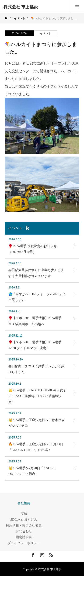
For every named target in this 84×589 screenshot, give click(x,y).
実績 (24, 514)
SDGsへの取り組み (24, 519)
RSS (50, 554)
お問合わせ (24, 531)
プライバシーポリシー (23, 543)
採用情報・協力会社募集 (24, 525)
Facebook (32, 554)
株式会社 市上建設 (21, 6)
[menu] (77, 6)
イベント (45, 33)
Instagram (41, 554)
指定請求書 (24, 537)
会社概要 (23, 503)
